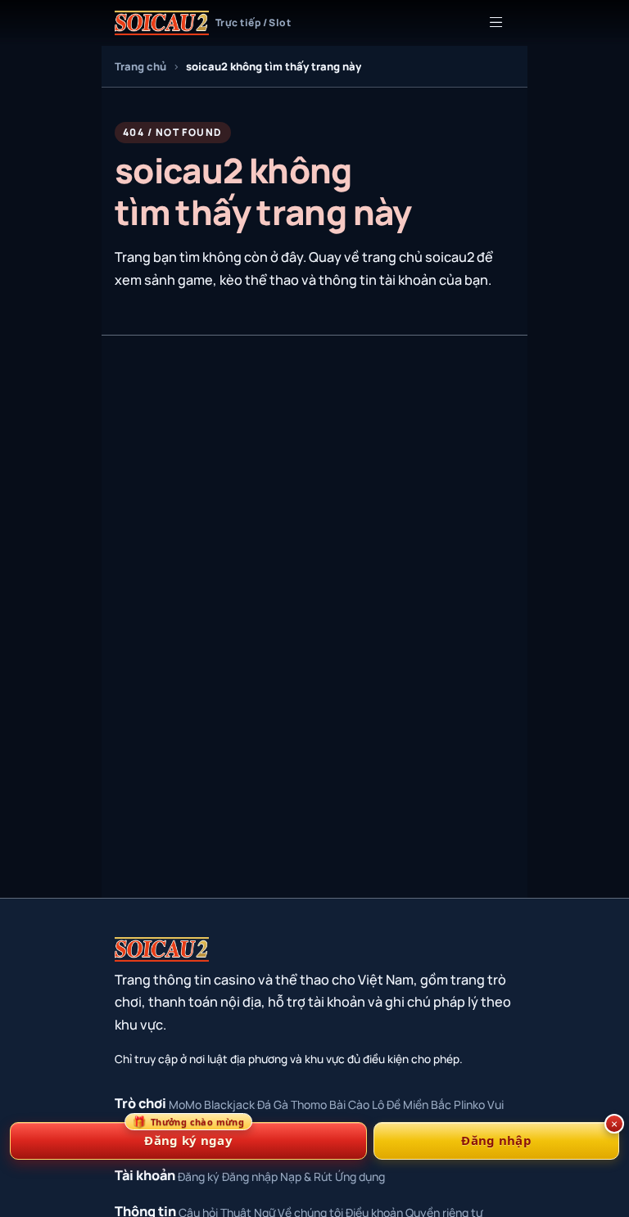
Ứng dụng (360, 1176)
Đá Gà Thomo (292, 1104)
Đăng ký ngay (188, 1135)
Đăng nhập (250, 1176)
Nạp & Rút (306, 1176)
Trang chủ (140, 66)
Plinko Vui (479, 1104)
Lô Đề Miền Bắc (411, 1104)
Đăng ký (198, 1176)
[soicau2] (162, 949)
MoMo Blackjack (212, 1104)
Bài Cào (349, 1104)
